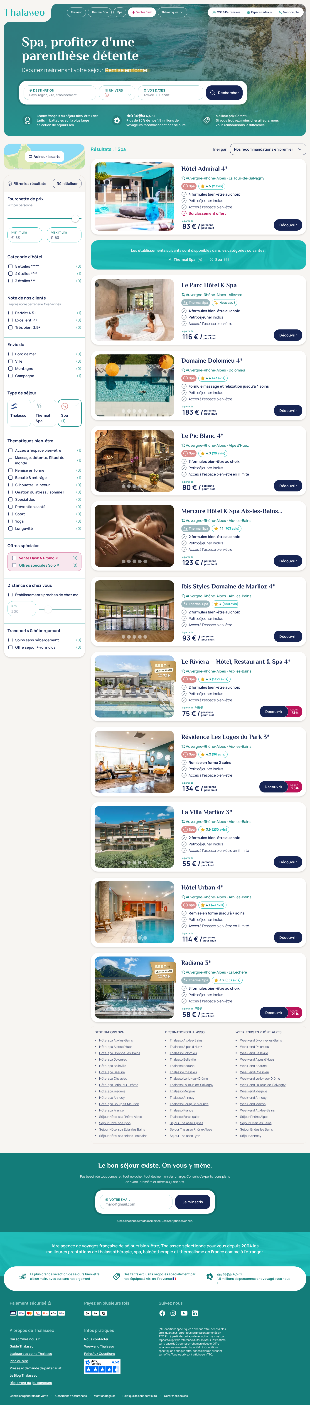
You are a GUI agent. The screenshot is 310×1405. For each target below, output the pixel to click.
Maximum (59, 232)
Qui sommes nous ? (25, 1339)
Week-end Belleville (254, 1053)
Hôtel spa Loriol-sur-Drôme (118, 1085)
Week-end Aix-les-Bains (257, 1110)
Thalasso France (181, 1110)
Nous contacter (96, 1339)
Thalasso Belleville (183, 1059)
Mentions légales (104, 1396)
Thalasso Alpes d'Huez (186, 1046)
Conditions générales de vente (29, 1396)
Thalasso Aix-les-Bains (186, 1040)
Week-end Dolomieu (254, 1046)
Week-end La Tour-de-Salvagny (262, 1085)
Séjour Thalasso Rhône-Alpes (191, 1129)
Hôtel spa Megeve (112, 1091)
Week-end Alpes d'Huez (257, 1059)
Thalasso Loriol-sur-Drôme (189, 1078)
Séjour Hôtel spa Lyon (114, 1123)
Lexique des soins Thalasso (31, 1353)
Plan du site (19, 1361)
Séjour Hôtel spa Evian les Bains (122, 1129)
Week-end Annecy (253, 1097)
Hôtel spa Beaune (112, 1072)
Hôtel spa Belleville (112, 1066)
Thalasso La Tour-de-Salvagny (191, 1085)
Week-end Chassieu (254, 1072)
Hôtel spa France (111, 1110)
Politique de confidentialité (140, 1396)
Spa (222, 259)
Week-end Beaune (253, 1066)
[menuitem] (76, 12)
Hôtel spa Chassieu (113, 1078)
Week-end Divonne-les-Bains (261, 1040)
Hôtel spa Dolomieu (113, 1059)
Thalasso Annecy (182, 1097)
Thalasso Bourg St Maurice (189, 1104)
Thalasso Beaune (182, 1066)
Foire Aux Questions (99, 1353)
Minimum (19, 232)
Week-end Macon (253, 1104)
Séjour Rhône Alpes (254, 1116)
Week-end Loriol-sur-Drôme (260, 1078)
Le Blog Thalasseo (23, 1375)
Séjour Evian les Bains (255, 1123)
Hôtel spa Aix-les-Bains (116, 1040)
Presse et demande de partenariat (36, 1368)
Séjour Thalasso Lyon (185, 1135)
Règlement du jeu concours (31, 1382)
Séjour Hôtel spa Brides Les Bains (123, 1135)
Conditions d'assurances (71, 1396)
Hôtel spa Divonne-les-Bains (119, 1053)
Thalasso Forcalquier (184, 1116)
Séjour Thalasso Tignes (186, 1123)
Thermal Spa (188, 259)
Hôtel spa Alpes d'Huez (115, 1046)
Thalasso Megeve (182, 1091)
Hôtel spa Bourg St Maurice (119, 1104)
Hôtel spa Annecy (112, 1097)
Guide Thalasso (22, 1346)
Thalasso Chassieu (183, 1072)
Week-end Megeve (253, 1091)
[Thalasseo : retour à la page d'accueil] (24, 12)
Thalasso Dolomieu (183, 1053)
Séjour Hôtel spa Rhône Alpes (120, 1116)
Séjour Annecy (250, 1135)
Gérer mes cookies (176, 1396)
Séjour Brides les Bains (256, 1129)
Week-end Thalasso (99, 1346)
